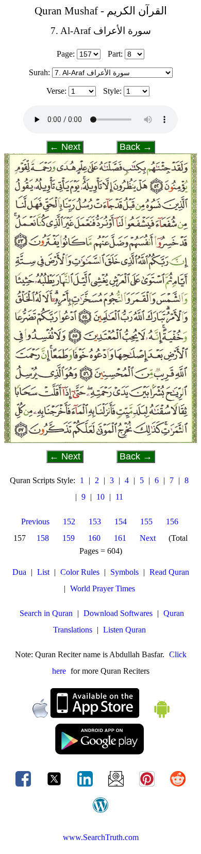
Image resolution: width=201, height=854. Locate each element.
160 (94, 538)
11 (119, 496)
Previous (35, 521)
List (43, 572)
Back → (136, 147)
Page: (66, 53)
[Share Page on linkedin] (86, 786)
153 (95, 521)
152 (69, 521)
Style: (112, 91)
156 (172, 521)
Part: (115, 53)
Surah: (39, 72)
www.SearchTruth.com (101, 837)
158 (43, 538)
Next (148, 538)
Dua (19, 572)
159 (68, 538)
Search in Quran (46, 613)
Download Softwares (118, 613)
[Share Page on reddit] (178, 786)
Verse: (56, 91)
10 (100, 496)
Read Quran (169, 572)
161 (120, 538)
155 (146, 521)
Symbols (124, 572)
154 (120, 521)
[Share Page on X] (55, 786)
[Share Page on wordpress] (100, 812)
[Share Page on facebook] (24, 786)
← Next (64, 147)
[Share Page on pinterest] (148, 786)
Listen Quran (124, 629)
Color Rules (79, 572)
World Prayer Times (102, 588)
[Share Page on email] (117, 786)
